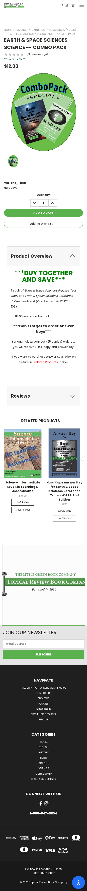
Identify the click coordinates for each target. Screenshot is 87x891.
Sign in (35, 714)
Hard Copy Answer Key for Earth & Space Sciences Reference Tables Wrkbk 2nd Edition (64, 491)
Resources (43, 709)
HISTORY (43, 752)
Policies (43, 703)
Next (82, 458)
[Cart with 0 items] (73, 5)
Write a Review (14, 59)
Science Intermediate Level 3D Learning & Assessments (22, 486)
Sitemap (43, 719)
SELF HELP (43, 768)
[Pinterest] (58, 235)
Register (50, 714)
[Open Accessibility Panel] (78, 882)
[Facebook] (30, 235)
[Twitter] (51, 235)
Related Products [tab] (40, 421)
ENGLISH (43, 747)
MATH (43, 757)
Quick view (22, 502)
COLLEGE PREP (43, 773)
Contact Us (43, 693)
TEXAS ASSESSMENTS (43, 779)
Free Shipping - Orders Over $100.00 (43, 687)
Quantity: (44, 195)
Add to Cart (23, 510)
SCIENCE (43, 763)
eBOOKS (43, 742)
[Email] (37, 235)
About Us (44, 698)
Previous (4, 458)
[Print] (44, 235)
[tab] (43, 256)
